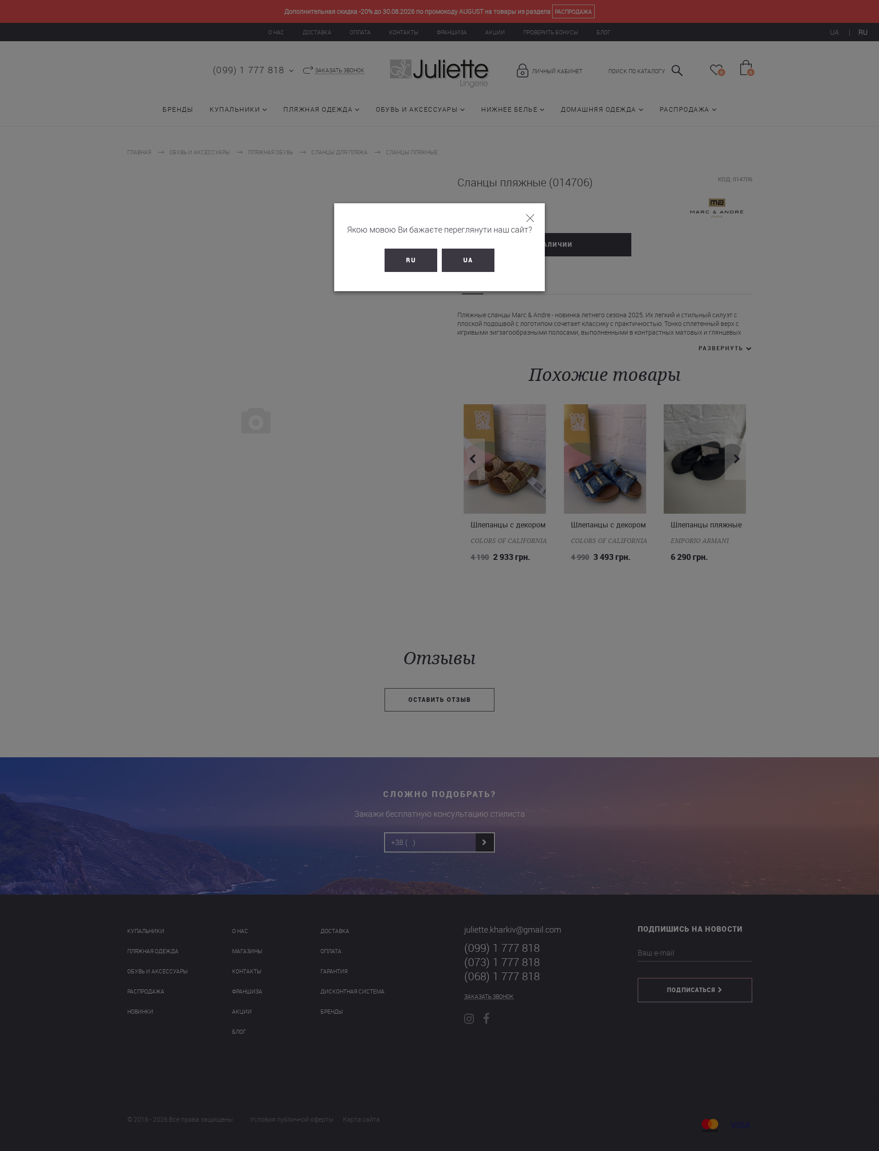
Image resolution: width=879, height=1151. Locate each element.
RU (411, 260)
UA (468, 260)
